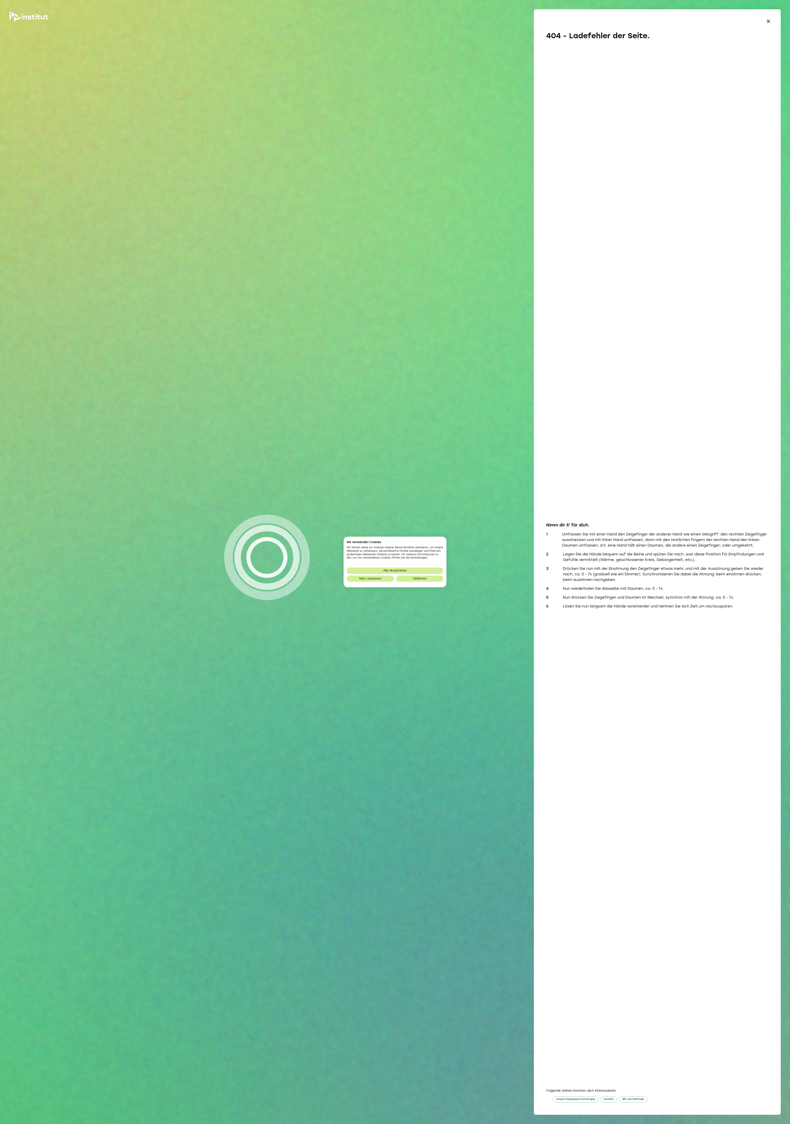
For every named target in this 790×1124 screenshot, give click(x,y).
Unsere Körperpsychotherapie (575, 1099)
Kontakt (609, 1099)
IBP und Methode (633, 1099)
